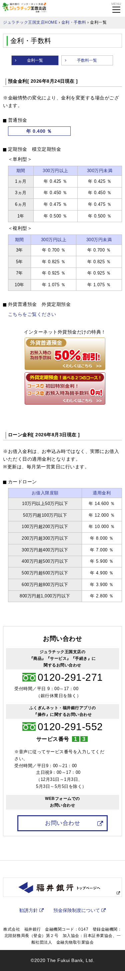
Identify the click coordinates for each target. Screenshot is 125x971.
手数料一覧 (87, 60)
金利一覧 (35, 60)
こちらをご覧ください (32, 314)
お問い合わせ (62, 823)
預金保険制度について (76, 910)
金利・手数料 (73, 22)
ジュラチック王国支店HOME (30, 22)
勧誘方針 (28, 910)
